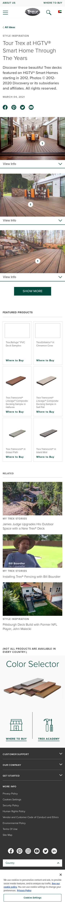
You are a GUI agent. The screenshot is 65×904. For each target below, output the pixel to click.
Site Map (7, 835)
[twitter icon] (22, 107)
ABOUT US (9, 2)
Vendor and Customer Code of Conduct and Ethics (30, 817)
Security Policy (11, 805)
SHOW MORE (32, 291)
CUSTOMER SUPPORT (16, 754)
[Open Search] (48, 12)
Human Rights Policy (14, 811)
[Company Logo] (32, 12)
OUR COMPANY (12, 765)
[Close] (61, 875)
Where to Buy (15, 360)
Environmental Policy (14, 823)
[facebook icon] (5, 107)
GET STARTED (11, 775)
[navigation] (32, 9)
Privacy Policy (10, 794)
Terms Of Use (10, 829)
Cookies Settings (32, 897)
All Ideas (10, 27)
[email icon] (31, 107)
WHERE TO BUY (53, 2)
